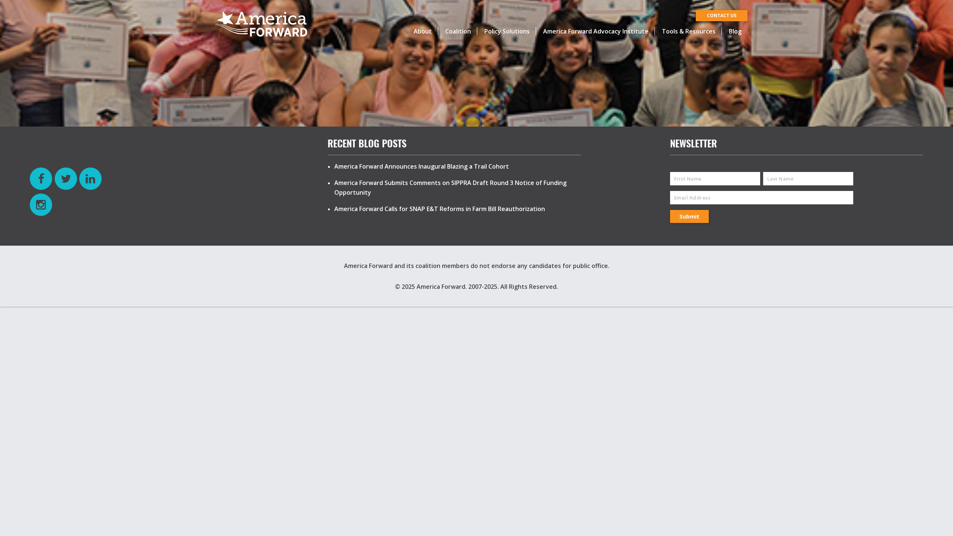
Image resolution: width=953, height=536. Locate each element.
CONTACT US (721, 15)
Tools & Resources (688, 31)
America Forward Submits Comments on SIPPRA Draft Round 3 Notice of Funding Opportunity (450, 188)
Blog (735, 31)
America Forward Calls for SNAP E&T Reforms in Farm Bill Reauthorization (439, 209)
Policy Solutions (507, 31)
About (423, 31)
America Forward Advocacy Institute (595, 31)
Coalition (458, 31)
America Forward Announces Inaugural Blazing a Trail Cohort (421, 166)
